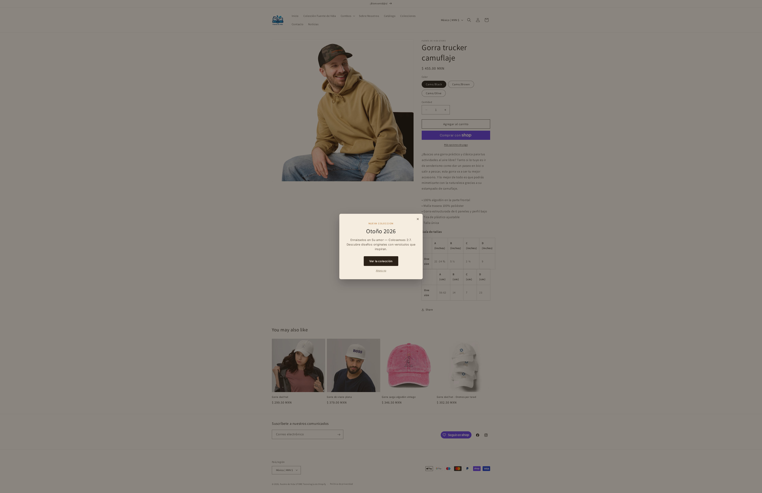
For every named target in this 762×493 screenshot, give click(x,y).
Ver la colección (381, 261)
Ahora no (381, 270)
